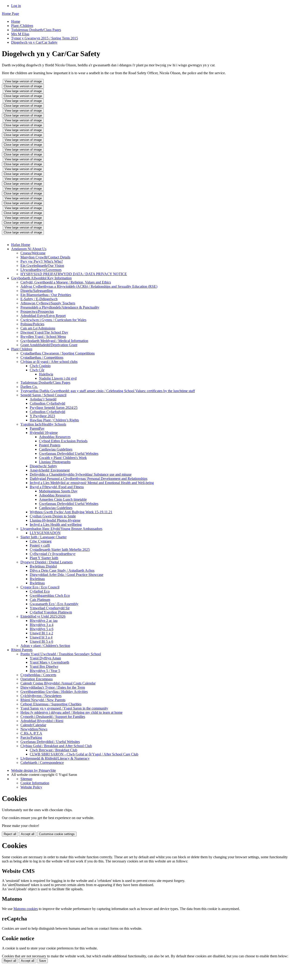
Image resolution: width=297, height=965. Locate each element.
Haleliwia (46, 374)
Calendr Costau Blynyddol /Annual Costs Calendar (58, 683)
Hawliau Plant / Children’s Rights (54, 420)
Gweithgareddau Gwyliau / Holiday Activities (54, 692)
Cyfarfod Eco (40, 591)
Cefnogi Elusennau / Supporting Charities (50, 704)
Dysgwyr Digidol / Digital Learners (46, 562)
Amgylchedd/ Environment (50, 470)
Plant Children (21, 349)
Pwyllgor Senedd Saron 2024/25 (53, 408)
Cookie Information (34, 783)
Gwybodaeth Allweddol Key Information (41, 278)
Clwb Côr (37, 370)
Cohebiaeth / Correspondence (42, 763)
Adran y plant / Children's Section (45, 646)
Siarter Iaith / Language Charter (43, 537)
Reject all (10, 834)
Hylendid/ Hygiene (44, 433)
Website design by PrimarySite (33, 770)
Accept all (27, 834)
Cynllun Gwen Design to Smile (53, 516)
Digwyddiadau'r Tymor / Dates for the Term (52, 687)
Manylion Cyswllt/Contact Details (45, 257)
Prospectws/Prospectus (37, 311)
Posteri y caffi (40, 545)
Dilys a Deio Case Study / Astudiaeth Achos (62, 570)
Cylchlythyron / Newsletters (40, 696)
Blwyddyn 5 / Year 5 (45, 671)
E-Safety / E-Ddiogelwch (39, 299)
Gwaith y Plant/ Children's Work (63, 458)
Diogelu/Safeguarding (36, 291)
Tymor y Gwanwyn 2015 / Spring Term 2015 (44, 38)
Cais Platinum (40, 600)
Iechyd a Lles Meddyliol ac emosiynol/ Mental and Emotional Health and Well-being (92, 483)
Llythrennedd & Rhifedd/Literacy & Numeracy (55, 758)
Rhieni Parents (21, 650)
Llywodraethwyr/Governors (40, 270)
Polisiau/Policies (32, 324)
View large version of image (23, 81)
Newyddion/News (33, 729)
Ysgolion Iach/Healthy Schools (43, 424)
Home (15, 21)
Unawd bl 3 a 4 (41, 637)
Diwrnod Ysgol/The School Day (44, 332)
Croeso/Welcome (32, 253)
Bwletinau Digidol (43, 566)
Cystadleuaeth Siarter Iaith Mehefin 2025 (60, 550)
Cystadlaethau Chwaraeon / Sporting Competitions (57, 353)
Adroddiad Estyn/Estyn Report (43, 316)
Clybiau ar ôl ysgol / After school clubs (48, 362)
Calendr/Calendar (33, 725)
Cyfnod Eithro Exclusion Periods (63, 441)
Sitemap (26, 779)
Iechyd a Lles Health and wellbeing (56, 524)
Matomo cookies (25, 909)
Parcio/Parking (31, 737)
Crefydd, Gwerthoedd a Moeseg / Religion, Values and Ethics (65, 282)
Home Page (10, 14)
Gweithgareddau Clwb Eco (50, 595)
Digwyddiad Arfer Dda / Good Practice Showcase (66, 575)
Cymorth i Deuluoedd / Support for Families (52, 717)
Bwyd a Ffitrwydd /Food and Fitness (57, 487)
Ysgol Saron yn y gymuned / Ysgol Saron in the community (64, 708)
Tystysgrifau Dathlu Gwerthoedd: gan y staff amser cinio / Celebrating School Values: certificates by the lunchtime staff (107, 391)
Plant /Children (22, 26)
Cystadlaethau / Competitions (41, 357)
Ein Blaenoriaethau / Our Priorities (45, 295)
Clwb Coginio (40, 366)
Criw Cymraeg (41, 541)
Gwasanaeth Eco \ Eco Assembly (54, 604)
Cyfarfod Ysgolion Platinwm (51, 612)
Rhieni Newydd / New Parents (42, 700)
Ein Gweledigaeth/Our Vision (42, 266)
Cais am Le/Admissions (37, 328)
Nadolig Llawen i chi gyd (58, 378)
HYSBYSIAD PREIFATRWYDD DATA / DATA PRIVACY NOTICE (73, 274)
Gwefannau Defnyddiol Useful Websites (68, 453)
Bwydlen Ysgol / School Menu (43, 337)
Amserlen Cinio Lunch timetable (63, 499)
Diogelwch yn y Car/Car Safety (34, 42)
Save (42, 960)
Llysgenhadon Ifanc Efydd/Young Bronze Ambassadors (61, 529)
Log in (16, 6)
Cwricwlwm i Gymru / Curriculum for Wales (53, 320)
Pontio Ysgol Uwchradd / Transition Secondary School (60, 654)
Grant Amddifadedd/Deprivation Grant (48, 345)
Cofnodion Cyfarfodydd (47, 403)
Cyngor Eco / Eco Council (39, 587)
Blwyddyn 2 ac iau (44, 621)
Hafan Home (20, 245)
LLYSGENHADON (45, 533)
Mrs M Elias (20, 34)
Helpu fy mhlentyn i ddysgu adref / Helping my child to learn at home (71, 712)
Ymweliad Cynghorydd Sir (50, 608)
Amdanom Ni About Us (28, 249)
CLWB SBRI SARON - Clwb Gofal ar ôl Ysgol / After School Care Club (84, 754)
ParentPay (37, 428)
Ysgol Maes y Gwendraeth (49, 662)
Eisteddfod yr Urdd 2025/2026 (42, 616)
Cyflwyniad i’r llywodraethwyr (52, 554)
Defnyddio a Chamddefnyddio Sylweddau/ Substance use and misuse (81, 474)
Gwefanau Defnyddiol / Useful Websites (50, 742)
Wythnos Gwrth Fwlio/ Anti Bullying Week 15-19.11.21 (71, 512)
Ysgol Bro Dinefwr (44, 666)
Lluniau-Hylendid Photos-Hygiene (55, 520)
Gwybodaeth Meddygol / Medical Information (54, 341)
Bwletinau (37, 579)
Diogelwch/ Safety (43, 466)
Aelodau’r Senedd (43, 399)
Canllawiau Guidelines (55, 449)
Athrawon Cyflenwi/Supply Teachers (47, 303)
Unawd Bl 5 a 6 (41, 641)
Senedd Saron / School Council (43, 395)
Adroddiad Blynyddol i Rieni (41, 721)
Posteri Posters (49, 445)
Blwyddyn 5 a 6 (41, 629)
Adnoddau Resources (55, 437)
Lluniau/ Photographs (55, 462)
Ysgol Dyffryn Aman (45, 658)
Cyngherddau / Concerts (38, 675)
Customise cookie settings (57, 834)
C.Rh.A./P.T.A (31, 733)
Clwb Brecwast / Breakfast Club (53, 750)
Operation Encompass (36, 679)
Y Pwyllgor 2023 (42, 416)
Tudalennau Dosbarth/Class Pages (36, 30)
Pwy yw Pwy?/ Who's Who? (41, 261)
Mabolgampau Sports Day (58, 491)
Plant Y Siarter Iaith (44, 558)
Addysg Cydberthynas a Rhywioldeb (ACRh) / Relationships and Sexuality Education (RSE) (88, 286)
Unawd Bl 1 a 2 (41, 633)
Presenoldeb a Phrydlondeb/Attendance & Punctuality (59, 307)
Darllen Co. (29, 387)
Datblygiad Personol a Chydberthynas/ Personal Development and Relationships (88, 479)
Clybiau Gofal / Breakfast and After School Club (56, 746)
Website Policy (31, 787)
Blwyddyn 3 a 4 (41, 625)
